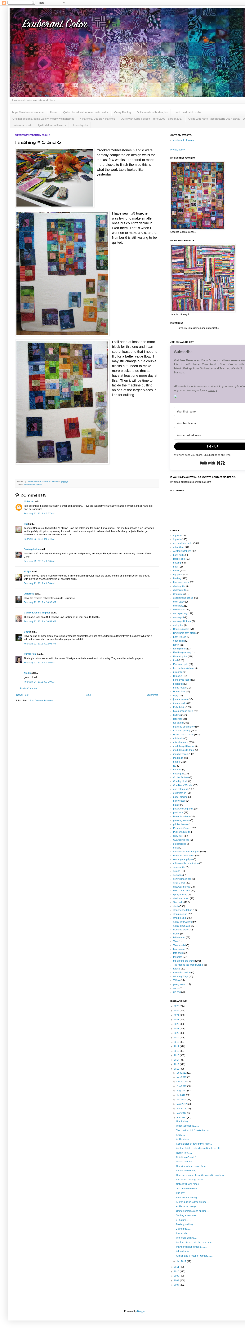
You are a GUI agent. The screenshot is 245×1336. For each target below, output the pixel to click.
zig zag (177, 992)
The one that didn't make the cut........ (195, 1130)
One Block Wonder (183, 785)
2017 (177, 1046)
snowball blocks (181, 886)
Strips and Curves (182, 921)
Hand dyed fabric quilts (187, 112)
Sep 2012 (181, 1086)
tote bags (178, 953)
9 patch (177, 539)
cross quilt (178, 617)
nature (176, 761)
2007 (177, 1285)
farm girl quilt (180, 648)
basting (177, 562)
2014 (177, 1059)
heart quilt (178, 684)
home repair (179, 687)
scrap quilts (179, 867)
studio (176, 933)
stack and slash (181, 898)
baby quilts (179, 555)
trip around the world (184, 961)
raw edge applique (183, 859)
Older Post (152, 695)
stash (176, 906)
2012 (177, 1068)
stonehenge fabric (182, 910)
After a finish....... (184, 1251)
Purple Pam (30, 654)
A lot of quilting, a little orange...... (193, 1202)
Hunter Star (179, 691)
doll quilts (178, 625)
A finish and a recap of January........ (194, 1255)
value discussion (182, 972)
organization (179, 793)
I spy (175, 695)
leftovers (177, 719)
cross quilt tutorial (182, 621)
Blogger (141, 1311)
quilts (176, 847)
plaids (176, 805)
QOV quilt (178, 836)
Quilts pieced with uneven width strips (86, 112)
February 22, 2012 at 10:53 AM (40, 621)
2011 (177, 1267)
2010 (177, 1271)
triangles (177, 957)
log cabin (178, 722)
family (176, 645)
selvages (178, 875)
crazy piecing (180, 613)
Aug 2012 (181, 1090)
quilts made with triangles (186, 851)
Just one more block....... (188, 1188)
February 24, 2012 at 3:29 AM (39, 681)
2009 (177, 1276)
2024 (177, 1015)
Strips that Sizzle (181, 925)
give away (178, 672)
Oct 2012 (181, 1081)
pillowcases (179, 800)
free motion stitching (183, 668)
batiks (176, 570)
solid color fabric (181, 890)
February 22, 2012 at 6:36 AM (39, 561)
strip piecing (179, 918)
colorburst (178, 605)
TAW (175, 941)
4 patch (177, 535)
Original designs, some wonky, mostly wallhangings (43, 118)
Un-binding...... (183, 1121)
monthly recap (180, 754)
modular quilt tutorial (183, 750)
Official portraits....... (186, 1161)
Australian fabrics (182, 551)
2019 (177, 1037)
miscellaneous (180, 742)
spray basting (180, 894)
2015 (177, 1055)
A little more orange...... (188, 1206)
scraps (176, 871)
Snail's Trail (179, 882)
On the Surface (181, 777)
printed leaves (180, 824)
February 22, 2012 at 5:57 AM (39, 513)
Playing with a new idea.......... (191, 1246)
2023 (177, 1019)
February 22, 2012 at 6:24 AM (39, 539)
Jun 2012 (181, 1099)
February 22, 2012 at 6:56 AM (39, 583)
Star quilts (178, 902)
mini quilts (178, 738)
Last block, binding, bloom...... (191, 1179)
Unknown (29, 501)
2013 (177, 1064)
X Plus (176, 980)
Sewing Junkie (32, 549)
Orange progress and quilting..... (192, 1211)
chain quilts (179, 586)
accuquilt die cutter (183, 543)
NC (175, 765)
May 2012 (181, 1104)
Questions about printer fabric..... (193, 1166)
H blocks (177, 676)
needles (177, 769)
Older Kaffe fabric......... (187, 1125)
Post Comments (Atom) (41, 700)
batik (175, 566)
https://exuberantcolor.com (28, 112)
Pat (26, 524)
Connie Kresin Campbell (37, 612)
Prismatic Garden (182, 828)
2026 (177, 1006)
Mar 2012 (181, 1113)
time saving (179, 949)
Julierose (29, 593)
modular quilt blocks (183, 746)
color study (179, 601)
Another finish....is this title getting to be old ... (199, 1148)
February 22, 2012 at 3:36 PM (39, 662)
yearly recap (179, 984)
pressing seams (181, 820)
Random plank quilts (184, 855)
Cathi (27, 631)
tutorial (176, 968)
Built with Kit (212, 463)
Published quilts (181, 832)
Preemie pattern (181, 816)
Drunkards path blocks (185, 633)
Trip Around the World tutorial (188, 965)
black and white (181, 582)
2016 (177, 1051)
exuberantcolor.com (183, 140)
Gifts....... (180, 1134)
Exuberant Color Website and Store (33, 100)
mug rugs (178, 758)
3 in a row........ (183, 1220)
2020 (177, 1033)
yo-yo (176, 988)
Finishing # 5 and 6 (186, 1157)
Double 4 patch (181, 629)
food (175, 660)
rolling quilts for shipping (186, 863)
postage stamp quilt (183, 808)
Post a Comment (28, 688)
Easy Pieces (179, 637)
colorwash (178, 609)
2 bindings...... (183, 1228)
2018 (177, 1042)
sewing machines (182, 879)
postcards (178, 812)
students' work (180, 929)
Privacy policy (177, 149)
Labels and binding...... (188, 1170)
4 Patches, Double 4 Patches (97, 118)
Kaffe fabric (179, 707)
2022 (177, 1024)
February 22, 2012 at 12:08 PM (40, 643)
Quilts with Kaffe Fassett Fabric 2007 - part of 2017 (152, 118)
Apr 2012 (181, 1108)
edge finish (179, 640)
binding (177, 578)
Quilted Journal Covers (52, 125)
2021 (177, 1028)
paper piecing (180, 797)
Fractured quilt (180, 664)
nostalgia (178, 773)
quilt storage (179, 844)
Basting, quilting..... (186, 1224)
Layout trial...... (183, 1233)
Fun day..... (181, 1193)
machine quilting (181, 730)
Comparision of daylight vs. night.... (194, 1143)
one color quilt (180, 789)
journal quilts (180, 703)
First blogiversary (182, 652)
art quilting (178, 547)
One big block (180, 781)
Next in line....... (184, 1152)
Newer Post (22, 695)
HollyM (27, 571)
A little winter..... (184, 1139)
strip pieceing (180, 914)
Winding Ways (180, 976)
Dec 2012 (181, 1072)
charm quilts (179, 590)
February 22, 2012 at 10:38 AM (40, 602)
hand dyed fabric (182, 680)
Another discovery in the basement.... (195, 1242)
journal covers (180, 699)
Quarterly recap (181, 840)
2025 (177, 1010)
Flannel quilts (80, 125)
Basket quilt (179, 559)
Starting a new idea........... (189, 1215)
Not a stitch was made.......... (190, 1184)
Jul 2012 (181, 1095)
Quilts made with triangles (152, 112)
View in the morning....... (188, 1197)
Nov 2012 (181, 1077)
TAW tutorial (179, 945)
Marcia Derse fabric (183, 734)
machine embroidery (184, 726)
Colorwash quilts (22, 125)
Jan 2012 (181, 1261)
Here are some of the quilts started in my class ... (201, 1175)
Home (53, 112)
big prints (178, 574)
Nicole (27, 673)
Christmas (178, 594)
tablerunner (179, 937)
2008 (177, 1280)
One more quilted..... (186, 1237)
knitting (177, 715)
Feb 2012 (181, 1117)
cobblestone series (33, 484)
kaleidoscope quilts (183, 711)
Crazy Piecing (122, 112)
